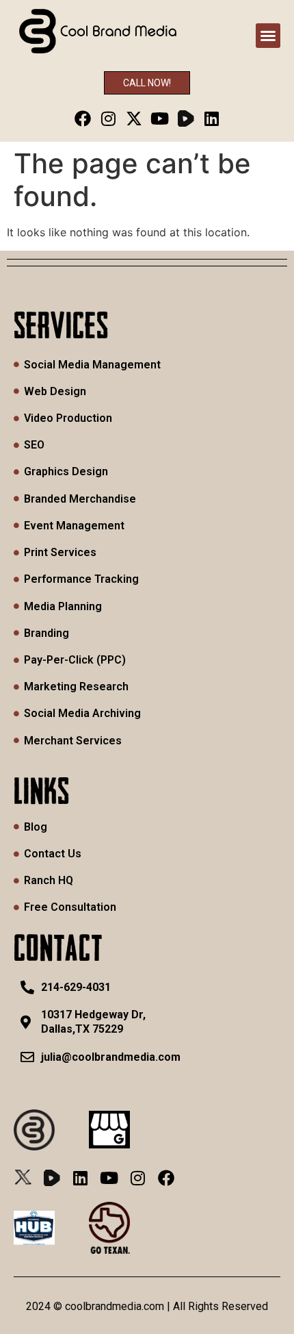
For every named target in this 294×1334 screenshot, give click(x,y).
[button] (268, 35)
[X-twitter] (134, 118)
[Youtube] (160, 118)
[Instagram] (108, 118)
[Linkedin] (212, 118)
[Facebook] (82, 118)
